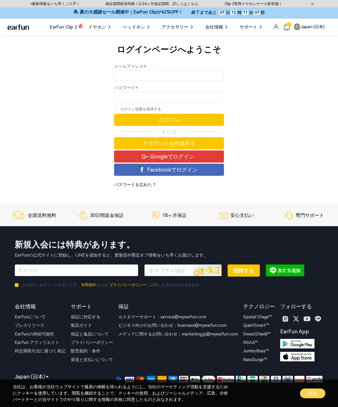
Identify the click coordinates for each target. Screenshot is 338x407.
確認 (312, 393)
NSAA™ (250, 342)
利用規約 (88, 285)
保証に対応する (85, 316)
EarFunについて (30, 316)
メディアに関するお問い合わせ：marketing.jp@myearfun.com (178, 334)
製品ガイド (81, 325)
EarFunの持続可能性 (34, 334)
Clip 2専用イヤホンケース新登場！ (249, 4)
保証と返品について (90, 334)
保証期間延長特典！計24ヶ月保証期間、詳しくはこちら (147, 4)
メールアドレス (129, 66)
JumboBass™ (256, 350)
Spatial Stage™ (257, 316)
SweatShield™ (257, 334)
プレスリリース (29, 325)
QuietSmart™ (256, 325)
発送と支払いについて (92, 359)
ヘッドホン (134, 27)
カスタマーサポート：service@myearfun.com (162, 316)
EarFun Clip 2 (63, 27)
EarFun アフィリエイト (37, 342)
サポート (248, 27)
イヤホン (97, 27)
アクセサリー (175, 27)
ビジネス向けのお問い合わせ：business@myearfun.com (172, 325)
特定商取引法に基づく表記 (40, 350)
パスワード (124, 87)
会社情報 (214, 27)
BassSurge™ (255, 359)
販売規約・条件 (85, 350)
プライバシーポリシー (127, 285)
